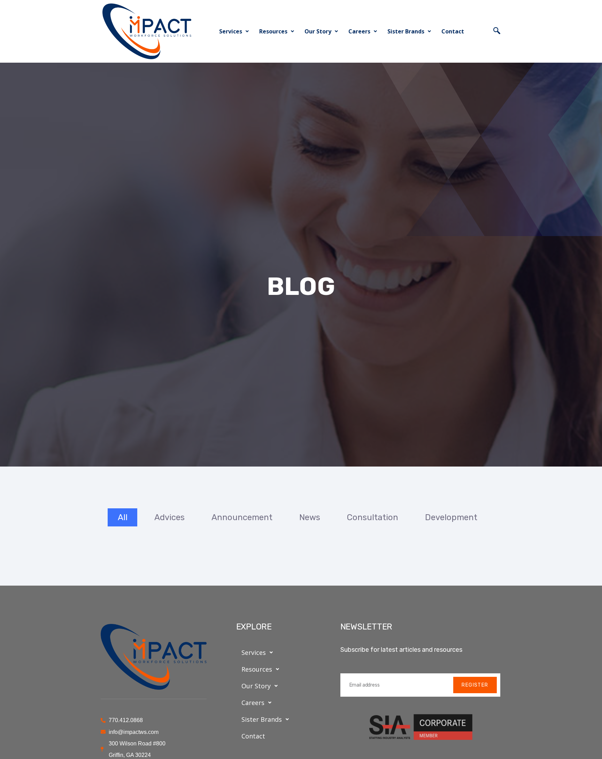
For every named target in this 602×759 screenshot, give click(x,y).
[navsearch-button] (497, 31)
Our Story (317, 31)
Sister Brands (405, 31)
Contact (452, 31)
